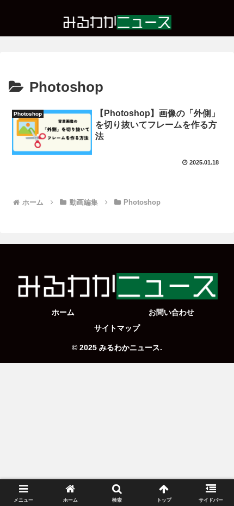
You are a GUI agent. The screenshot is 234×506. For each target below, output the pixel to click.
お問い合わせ (171, 312)
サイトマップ (117, 328)
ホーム (63, 312)
